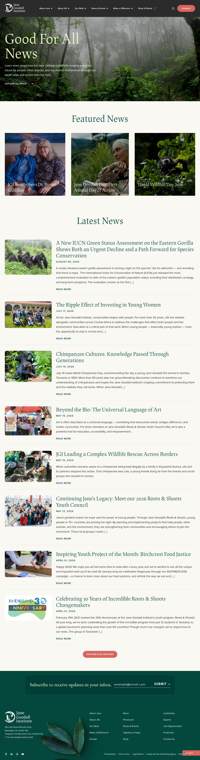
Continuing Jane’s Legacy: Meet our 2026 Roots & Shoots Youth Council (119, 501)
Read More (63, 289)
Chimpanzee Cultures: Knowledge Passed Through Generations (112, 356)
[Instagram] (17, 754)
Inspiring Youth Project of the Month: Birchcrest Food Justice (123, 554)
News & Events (98, 8)
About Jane (44, 8)
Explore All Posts (16, 83)
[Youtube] (23, 754)
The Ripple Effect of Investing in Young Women (109, 304)
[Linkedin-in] (11, 754)
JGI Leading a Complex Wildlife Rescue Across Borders (117, 454)
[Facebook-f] (6, 754)
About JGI (62, 8)
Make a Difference (121, 8)
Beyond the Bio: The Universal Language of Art (108, 409)
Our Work (79, 8)
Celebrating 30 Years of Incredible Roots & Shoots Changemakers (111, 601)
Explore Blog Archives (100, 654)
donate (186, 8)
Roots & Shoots (145, 8)
